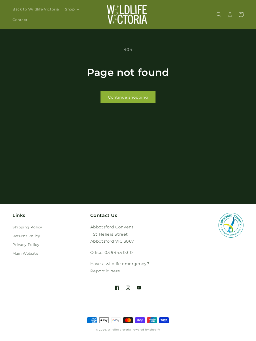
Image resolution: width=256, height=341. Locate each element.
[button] (71, 9)
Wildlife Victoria (119, 329)
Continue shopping (128, 97)
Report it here (105, 271)
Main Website (25, 253)
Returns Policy (26, 236)
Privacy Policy (25, 244)
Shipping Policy (27, 227)
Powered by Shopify (146, 329)
